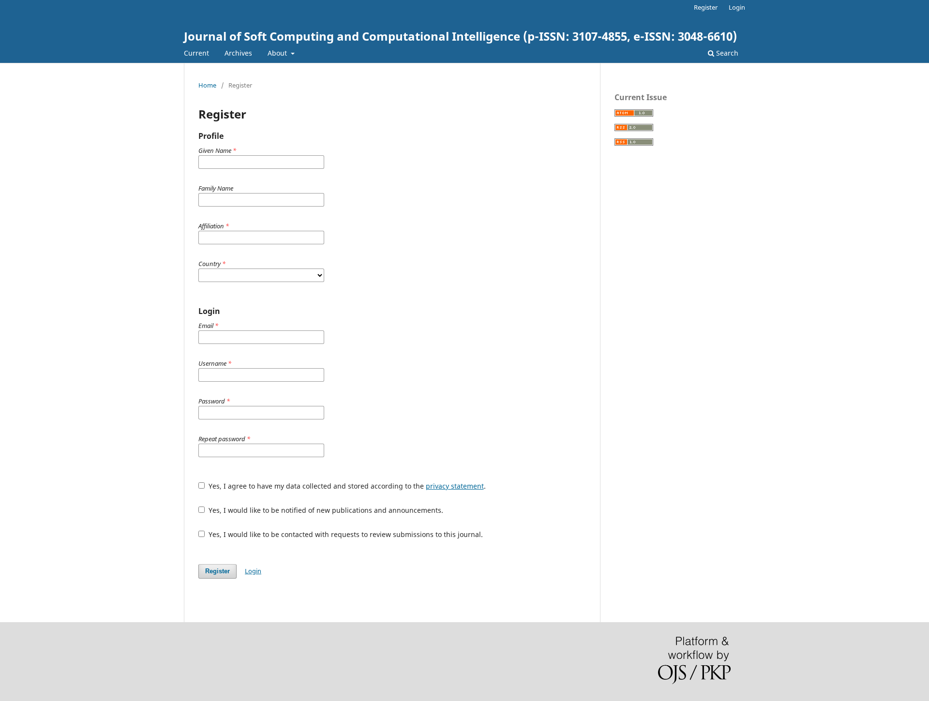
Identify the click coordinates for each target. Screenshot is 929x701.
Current (196, 53)
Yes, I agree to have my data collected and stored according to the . (346, 486)
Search (726, 53)
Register (706, 7)
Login (737, 7)
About (278, 53)
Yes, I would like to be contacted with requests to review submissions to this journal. (345, 534)
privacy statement (455, 486)
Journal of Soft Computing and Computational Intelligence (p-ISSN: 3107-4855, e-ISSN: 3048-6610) (460, 36)
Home (207, 85)
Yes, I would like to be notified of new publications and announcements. (325, 510)
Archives (238, 53)
